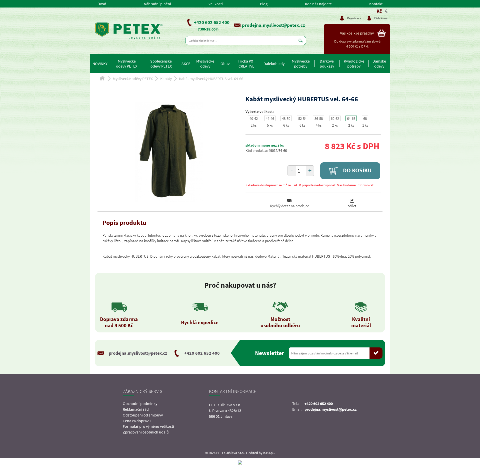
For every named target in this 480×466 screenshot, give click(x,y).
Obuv (225, 63)
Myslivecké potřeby (301, 64)
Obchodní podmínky (140, 403)
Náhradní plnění (157, 3)
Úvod (102, 3)
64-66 (351, 118)
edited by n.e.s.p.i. (261, 452)
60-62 (335, 118)
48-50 (286, 118)
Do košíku (357, 170)
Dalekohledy (274, 63)
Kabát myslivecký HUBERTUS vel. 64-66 (211, 78)
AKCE (186, 63)
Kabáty (166, 78)
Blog (264, 3)
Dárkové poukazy (327, 64)
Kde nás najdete (318, 3)
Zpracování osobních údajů (146, 431)
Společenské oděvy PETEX (161, 64)
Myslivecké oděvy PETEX (126, 64)
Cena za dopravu (137, 420)
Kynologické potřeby (354, 64)
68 (365, 118)
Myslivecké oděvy (205, 64)
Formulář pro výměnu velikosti (148, 426)
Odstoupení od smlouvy (143, 414)
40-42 (254, 118)
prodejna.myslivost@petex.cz (273, 25)
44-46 (270, 118)
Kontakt (375, 3)
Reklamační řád (136, 409)
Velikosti (215, 3)
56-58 (318, 118)
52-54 (302, 118)
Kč (379, 11)
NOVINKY (100, 63)
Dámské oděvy (379, 64)
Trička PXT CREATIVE (246, 64)
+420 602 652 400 (212, 22)
